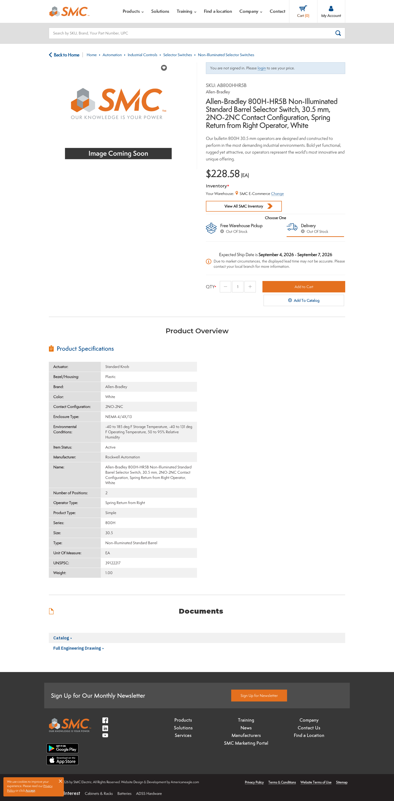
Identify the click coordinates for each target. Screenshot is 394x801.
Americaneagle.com (185, 782)
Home (92, 54)
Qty (210, 286)
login (262, 68)
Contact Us (309, 727)
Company (309, 720)
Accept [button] (30, 790)
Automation (112, 54)
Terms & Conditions (282, 782)
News (246, 727)
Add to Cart (304, 286)
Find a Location (309, 735)
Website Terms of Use (316, 782)
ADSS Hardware (149, 793)
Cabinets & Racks (99, 793)
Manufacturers (246, 735)
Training (246, 720)
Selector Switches (177, 54)
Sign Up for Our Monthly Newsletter (98, 695)
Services (183, 735)
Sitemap (341, 782)
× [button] (60, 781)
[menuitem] (133, 11)
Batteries (124, 793)
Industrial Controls (142, 54)
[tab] (123, 348)
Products (183, 720)
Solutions (183, 727)
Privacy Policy (254, 782)
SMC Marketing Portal (246, 743)
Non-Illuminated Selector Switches (226, 54)
